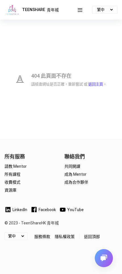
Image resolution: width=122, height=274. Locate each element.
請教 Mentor (16, 166)
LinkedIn (19, 209)
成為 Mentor (75, 174)
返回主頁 (95, 84)
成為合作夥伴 (76, 182)
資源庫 (10, 190)
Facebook (47, 209)
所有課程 (12, 174)
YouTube (75, 209)
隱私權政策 (65, 236)
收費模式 (12, 182)
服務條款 (42, 236)
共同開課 (72, 166)
